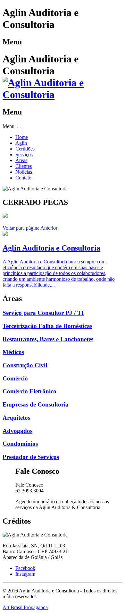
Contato (23, 177)
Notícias (23, 172)
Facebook (25, 568)
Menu (8, 126)
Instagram (25, 574)
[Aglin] (62, 94)
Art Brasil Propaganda (25, 607)
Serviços (24, 154)
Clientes (23, 166)
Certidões (25, 148)
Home (21, 137)
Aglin (21, 143)
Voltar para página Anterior (30, 228)
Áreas (21, 160)
